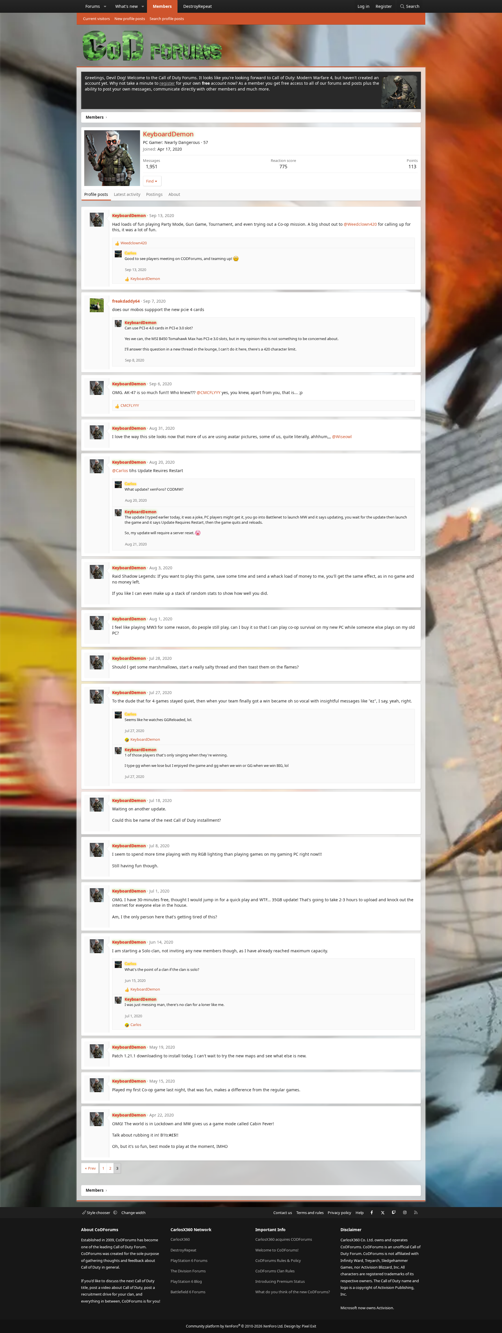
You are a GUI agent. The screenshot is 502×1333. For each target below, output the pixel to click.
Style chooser (98, 1212)
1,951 (151, 166)
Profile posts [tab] (96, 194)
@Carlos (120, 470)
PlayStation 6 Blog (186, 1281)
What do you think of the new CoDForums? (292, 1291)
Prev (92, 1168)
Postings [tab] (154, 194)
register (167, 83)
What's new (126, 6)
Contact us (282, 1212)
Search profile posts (167, 18)
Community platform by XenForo (234, 1326)
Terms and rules (310, 1212)
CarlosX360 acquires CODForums (283, 1239)
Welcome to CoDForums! (277, 1250)
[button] (105, 6)
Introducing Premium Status (280, 1281)
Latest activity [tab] (127, 194)
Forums (92, 6)
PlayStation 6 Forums (189, 1260)
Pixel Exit (309, 1326)
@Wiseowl (342, 436)
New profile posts (129, 18)
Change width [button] (133, 1212)
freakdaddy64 (126, 301)
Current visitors (96, 18)
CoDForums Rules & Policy (278, 1260)
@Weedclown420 (360, 224)
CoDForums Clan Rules (275, 1271)
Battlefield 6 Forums (188, 1291)
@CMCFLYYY (208, 392)
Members (162, 6)
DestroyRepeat (197, 6)
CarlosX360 (180, 1239)
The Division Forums (188, 1271)
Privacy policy (339, 1212)
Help (360, 1212)
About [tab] (174, 194)
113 (412, 166)
